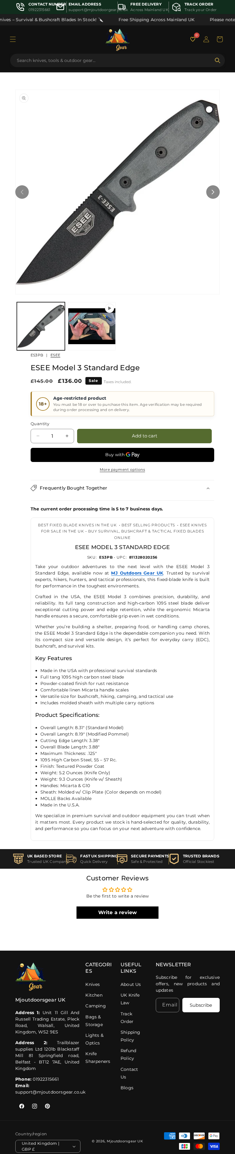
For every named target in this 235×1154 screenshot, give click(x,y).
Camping (95, 1006)
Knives (92, 984)
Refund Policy (128, 1054)
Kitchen (93, 995)
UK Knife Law (130, 999)
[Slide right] (213, 192)
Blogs (127, 1088)
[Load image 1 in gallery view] (41, 326)
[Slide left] (22, 192)
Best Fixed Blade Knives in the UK (77, 525)
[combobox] (113, 60)
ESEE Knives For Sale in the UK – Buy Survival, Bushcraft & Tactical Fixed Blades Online (124, 531)
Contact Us (129, 1073)
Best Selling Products (148, 525)
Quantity (40, 423)
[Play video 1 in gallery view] (92, 326)
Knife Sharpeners (97, 1057)
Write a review (117, 912)
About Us (131, 984)
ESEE (55, 355)
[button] (13, 39)
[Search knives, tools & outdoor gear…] (217, 60)
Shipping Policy (130, 1036)
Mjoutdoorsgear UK (125, 1141)
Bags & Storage (94, 1020)
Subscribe (201, 1005)
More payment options (122, 469)
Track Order (127, 1017)
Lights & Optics (94, 1039)
